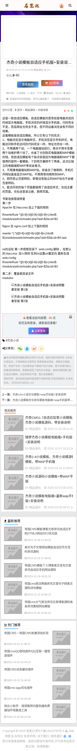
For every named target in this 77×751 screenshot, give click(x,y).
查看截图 (27, 84)
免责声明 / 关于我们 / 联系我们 (43, 736)
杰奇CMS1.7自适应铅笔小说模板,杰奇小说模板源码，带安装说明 (49, 420)
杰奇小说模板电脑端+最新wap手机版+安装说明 (50, 498)
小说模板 (21, 93)
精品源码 (38, 70)
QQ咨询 (53, 83)
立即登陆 (40, 330)
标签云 (18, 736)
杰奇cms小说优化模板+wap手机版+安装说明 (39, 394)
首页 (19, 109)
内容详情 (43, 109)
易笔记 (30, 730)
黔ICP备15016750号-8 (50, 730)
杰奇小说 (13, 340)
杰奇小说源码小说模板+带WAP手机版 (50, 479)
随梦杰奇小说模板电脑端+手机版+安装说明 (48, 439)
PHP (39, 93)
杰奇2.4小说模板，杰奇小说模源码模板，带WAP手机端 (50, 459)
